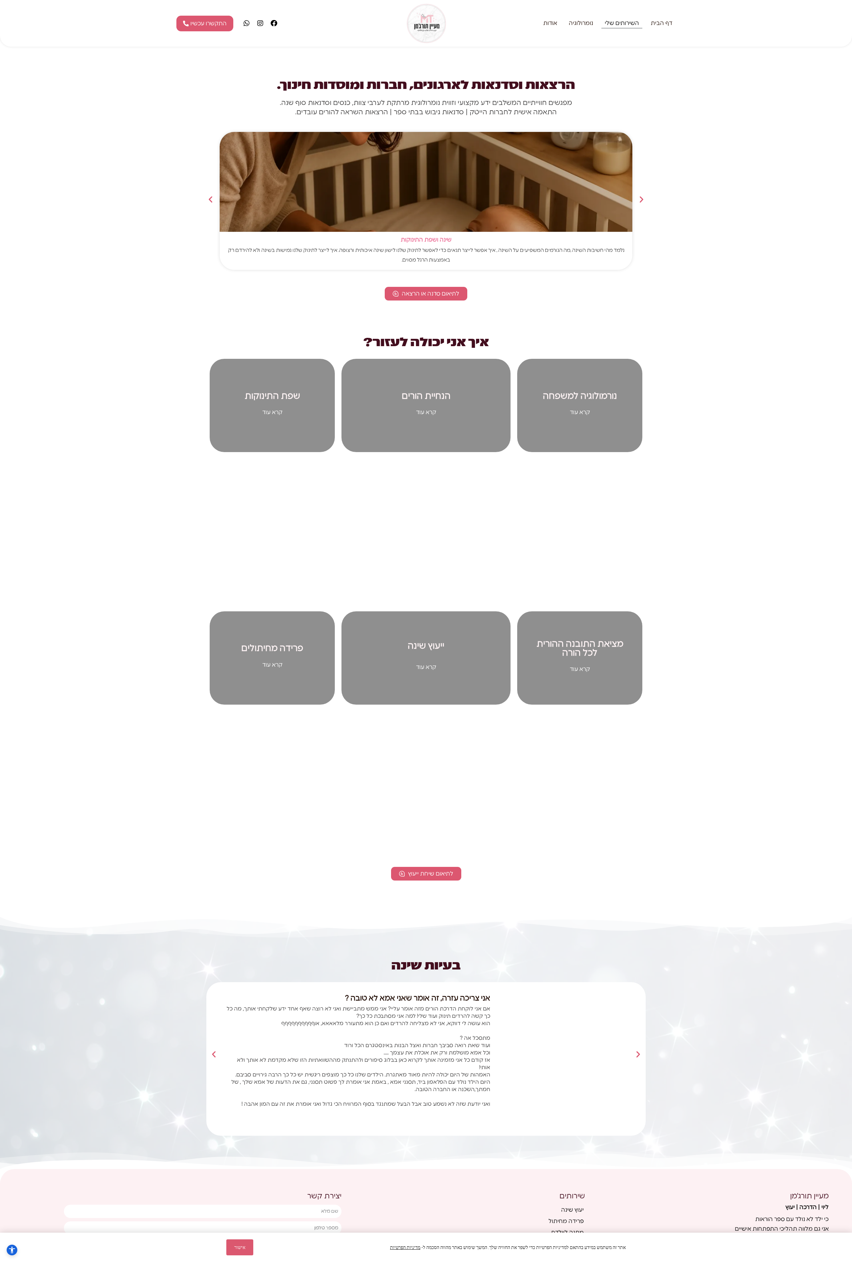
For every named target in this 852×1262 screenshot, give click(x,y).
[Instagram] (260, 23)
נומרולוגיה (581, 23)
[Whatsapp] (246, 23)
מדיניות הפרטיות (405, 1247)
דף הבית (661, 23)
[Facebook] (274, 23)
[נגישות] (12, 1250)
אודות (550, 23)
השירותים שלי (622, 23)
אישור (239, 1247)
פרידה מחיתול (566, 1221)
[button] (210, 199)
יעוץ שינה (572, 1210)
